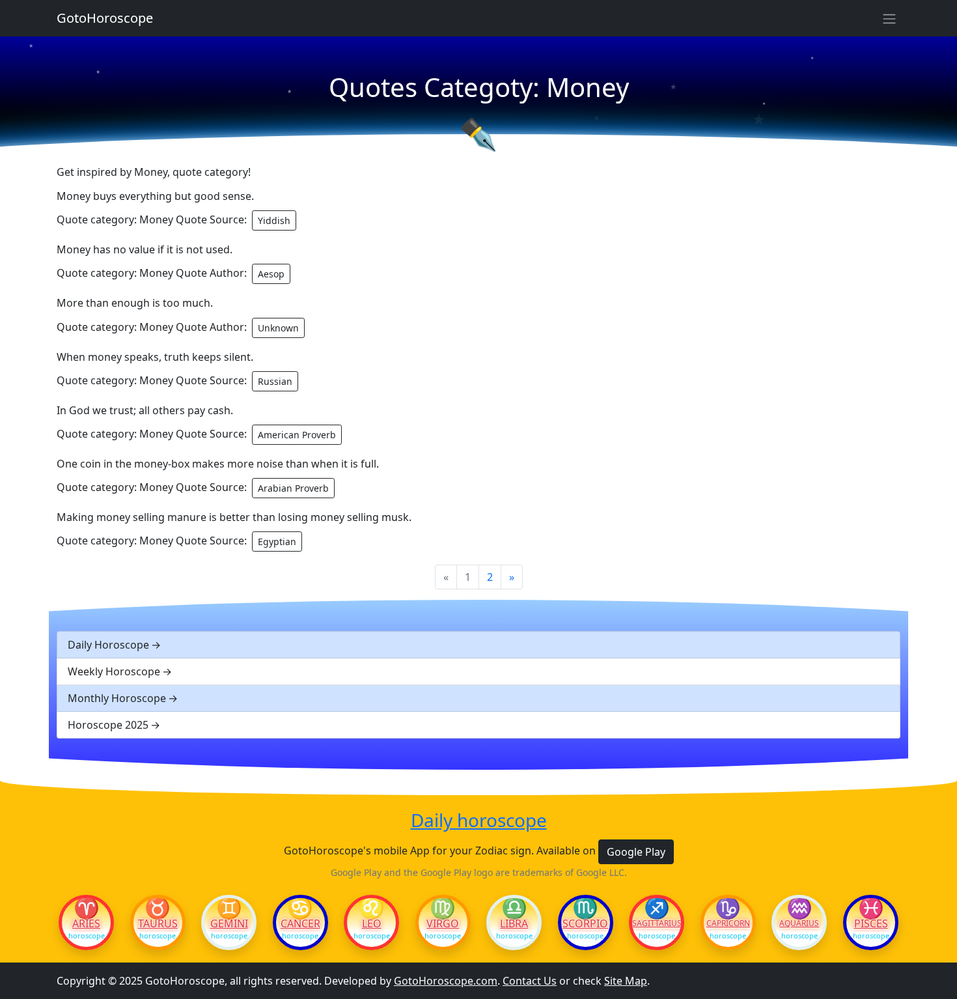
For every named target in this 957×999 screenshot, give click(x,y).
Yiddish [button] (274, 220)
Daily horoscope (479, 820)
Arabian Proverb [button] (293, 488)
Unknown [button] (278, 328)
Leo (371, 923)
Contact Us (530, 981)
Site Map (625, 981)
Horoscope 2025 (108, 725)
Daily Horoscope (108, 645)
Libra (514, 923)
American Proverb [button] (297, 435)
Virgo (442, 923)
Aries (86, 923)
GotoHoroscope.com (445, 981)
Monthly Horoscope (117, 698)
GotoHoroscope (105, 18)
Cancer (300, 923)
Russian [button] (275, 381)
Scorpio (585, 923)
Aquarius (799, 923)
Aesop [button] (271, 274)
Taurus (158, 923)
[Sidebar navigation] (889, 18)
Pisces (871, 923)
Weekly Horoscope (114, 671)
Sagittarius (656, 923)
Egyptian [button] (277, 541)
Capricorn (728, 923)
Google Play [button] (636, 852)
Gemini (229, 923)
